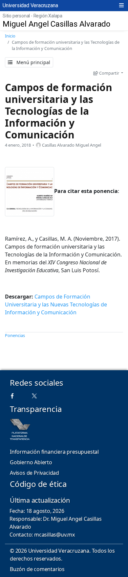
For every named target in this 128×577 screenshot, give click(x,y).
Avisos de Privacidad (34, 472)
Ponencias (15, 335)
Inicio (10, 36)
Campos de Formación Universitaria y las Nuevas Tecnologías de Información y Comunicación (56, 304)
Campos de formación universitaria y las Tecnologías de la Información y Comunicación (58, 111)
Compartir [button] (109, 73)
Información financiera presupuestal (54, 451)
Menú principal (32, 62)
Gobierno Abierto (31, 462)
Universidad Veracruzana (30, 5)
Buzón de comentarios (37, 569)
